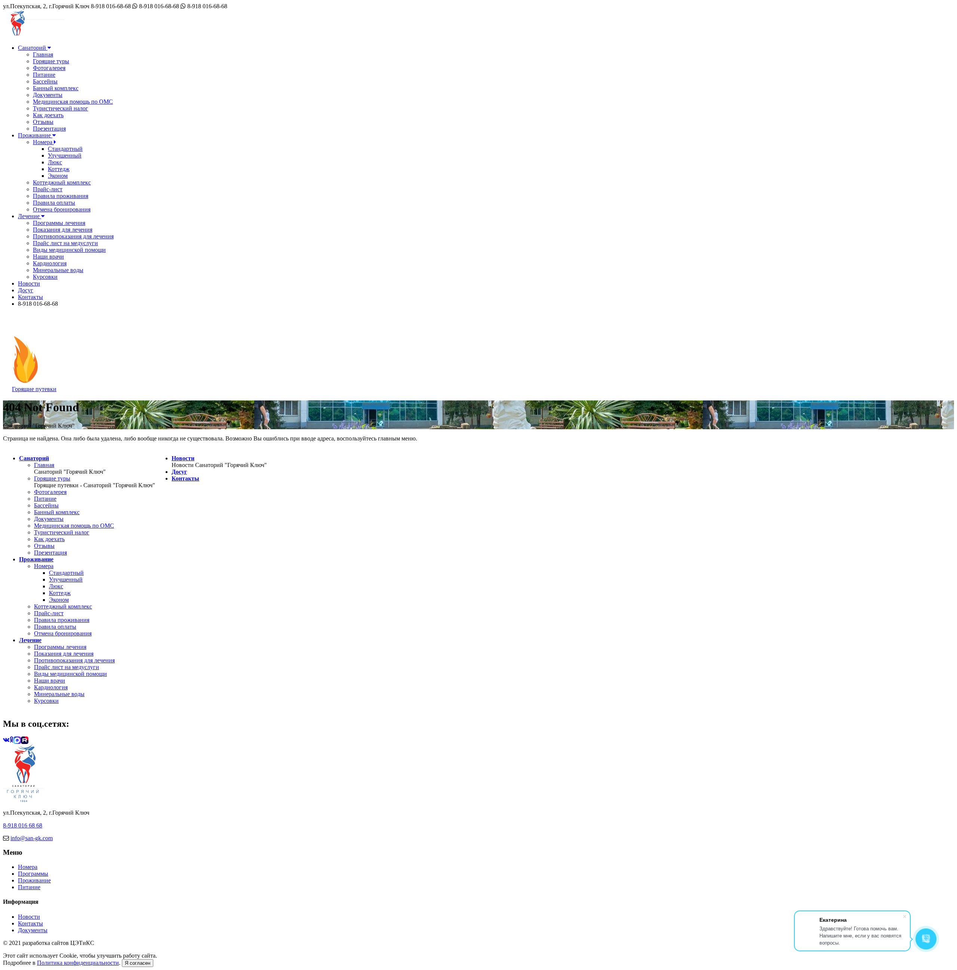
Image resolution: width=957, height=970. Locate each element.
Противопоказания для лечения (73, 236)
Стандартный (65, 149)
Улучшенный (64, 155)
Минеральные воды (58, 270)
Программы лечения (59, 223)
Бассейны (45, 81)
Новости (29, 283)
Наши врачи (48, 256)
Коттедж (59, 169)
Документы (47, 95)
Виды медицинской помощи (69, 250)
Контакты (30, 297)
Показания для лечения (62, 229)
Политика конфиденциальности (78, 963)
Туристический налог (60, 108)
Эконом (58, 176)
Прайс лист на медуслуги (65, 243)
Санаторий (32, 48)
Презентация (49, 128)
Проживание (35, 135)
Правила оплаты (54, 202)
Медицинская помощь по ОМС (73, 101)
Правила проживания (60, 196)
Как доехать (48, 115)
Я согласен (137, 963)
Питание (44, 74)
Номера (43, 142)
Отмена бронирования (61, 209)
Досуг (25, 290)
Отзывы (43, 122)
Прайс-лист (47, 189)
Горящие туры (51, 61)
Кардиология (50, 263)
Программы (33, 873)
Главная (43, 54)
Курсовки (45, 277)
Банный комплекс (56, 88)
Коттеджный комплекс (62, 182)
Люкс (55, 162)
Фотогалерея (49, 68)
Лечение (29, 216)
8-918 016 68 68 (22, 825)
